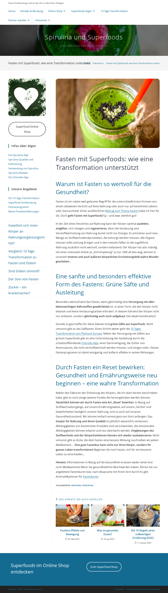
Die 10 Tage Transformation (23, 198)
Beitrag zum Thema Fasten (122, 211)
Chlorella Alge (89, 343)
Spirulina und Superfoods (84, 37)
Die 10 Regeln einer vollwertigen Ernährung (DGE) (143, 534)
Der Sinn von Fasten (23, 279)
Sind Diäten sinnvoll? (24, 271)
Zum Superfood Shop (103, 567)
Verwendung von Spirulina (23, 168)
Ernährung (88, 485)
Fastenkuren (90, 476)
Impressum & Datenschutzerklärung (143, 589)
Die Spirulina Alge (18, 155)
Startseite (119, 589)
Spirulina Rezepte (18, 172)
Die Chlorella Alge (18, 177)
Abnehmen (76, 485)
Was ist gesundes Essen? (107, 532)
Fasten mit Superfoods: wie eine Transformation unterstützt (135, 63)
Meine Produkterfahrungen (23, 211)
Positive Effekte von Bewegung (72, 532)
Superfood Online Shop (27, 129)
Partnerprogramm (18, 207)
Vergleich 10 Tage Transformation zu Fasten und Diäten (22, 257)
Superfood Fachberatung (22, 202)
